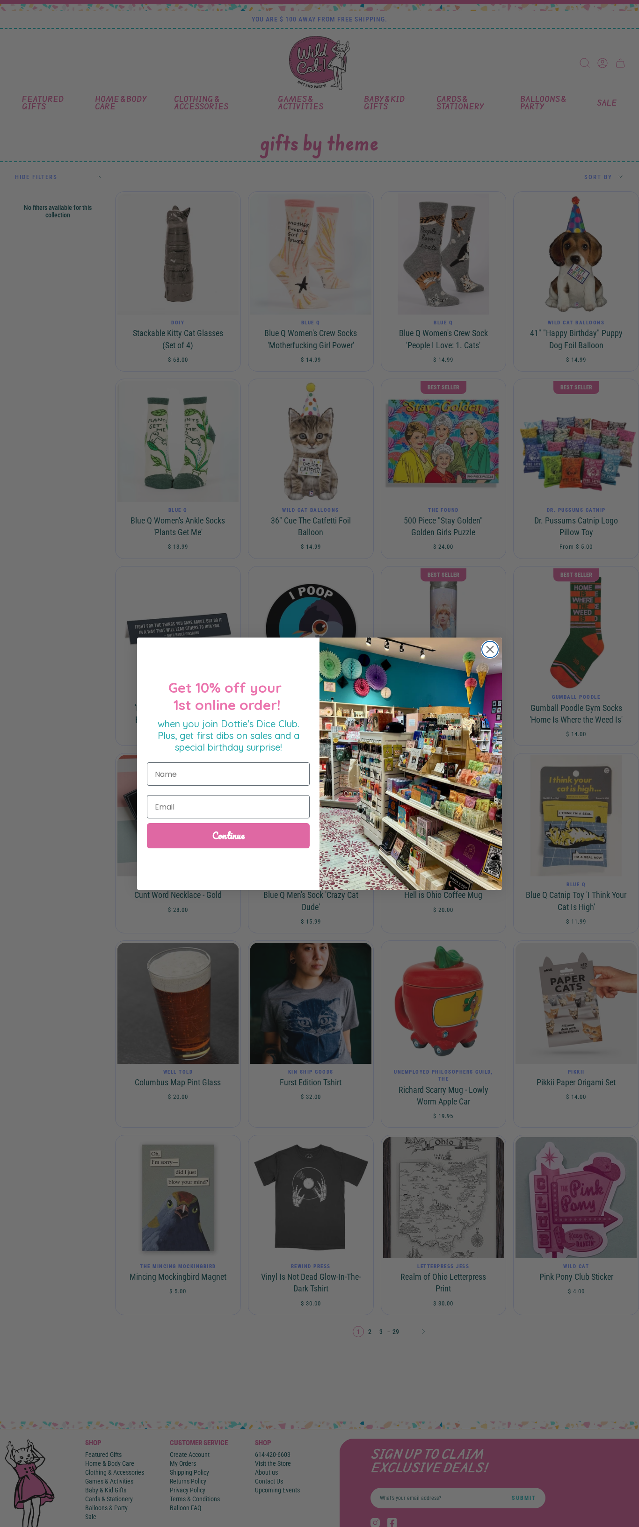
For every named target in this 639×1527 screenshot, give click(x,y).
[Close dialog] (490, 649)
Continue (228, 835)
